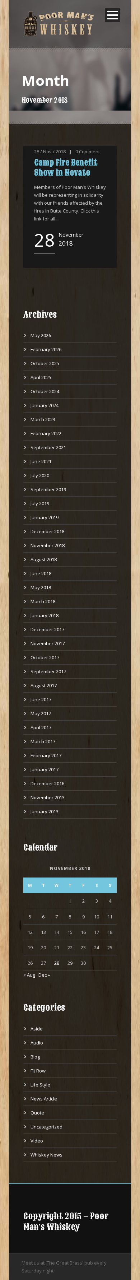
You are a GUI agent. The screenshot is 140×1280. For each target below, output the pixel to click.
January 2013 (45, 811)
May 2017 (41, 713)
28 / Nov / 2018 (50, 151)
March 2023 (43, 419)
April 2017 (41, 727)
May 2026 (41, 335)
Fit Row (38, 1070)
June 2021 (41, 461)
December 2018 (47, 531)
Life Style (40, 1084)
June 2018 (41, 573)
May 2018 (41, 587)
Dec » (44, 975)
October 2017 (45, 657)
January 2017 (45, 769)
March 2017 (43, 741)
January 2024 (45, 405)
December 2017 (47, 629)
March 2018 (43, 601)
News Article (44, 1098)
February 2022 (46, 433)
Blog (35, 1056)
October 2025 (45, 363)
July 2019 (40, 503)
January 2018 (45, 615)
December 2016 (47, 783)
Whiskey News (46, 1154)
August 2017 (44, 685)
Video (37, 1140)
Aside (37, 1028)
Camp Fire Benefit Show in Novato (65, 167)
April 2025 (41, 377)
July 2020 (40, 475)
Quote (37, 1112)
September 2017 (48, 671)
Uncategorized (46, 1126)
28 (56, 963)
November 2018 (48, 545)
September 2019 (48, 489)
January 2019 (45, 517)
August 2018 (44, 559)
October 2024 (45, 391)
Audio (37, 1042)
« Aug (29, 975)
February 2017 (46, 755)
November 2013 (48, 797)
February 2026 (46, 349)
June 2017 (41, 699)
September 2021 (48, 447)
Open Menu (112, 15)
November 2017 (48, 643)
